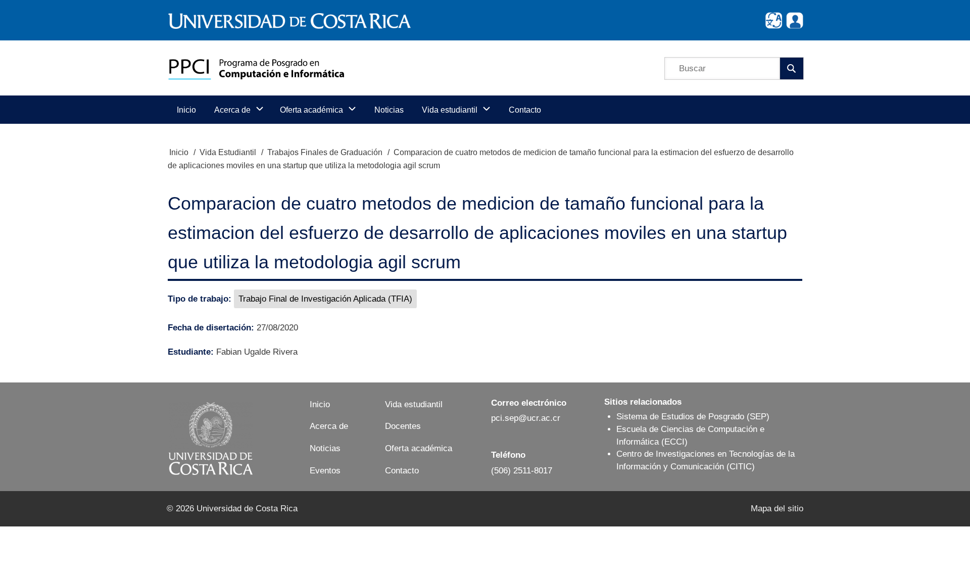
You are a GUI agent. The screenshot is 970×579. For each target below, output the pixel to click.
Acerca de (329, 426)
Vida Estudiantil (228, 152)
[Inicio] (256, 68)
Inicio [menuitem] (186, 110)
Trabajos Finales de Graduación (324, 152)
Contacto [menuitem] (525, 110)
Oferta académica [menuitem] (311, 110)
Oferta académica (418, 448)
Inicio (178, 152)
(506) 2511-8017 (521, 470)
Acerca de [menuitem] (232, 110)
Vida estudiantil (414, 404)
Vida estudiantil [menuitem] (449, 110)
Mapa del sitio (777, 508)
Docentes (403, 426)
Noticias (325, 448)
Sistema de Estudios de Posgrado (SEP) (692, 416)
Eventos (325, 470)
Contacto (402, 470)
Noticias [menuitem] (389, 110)
